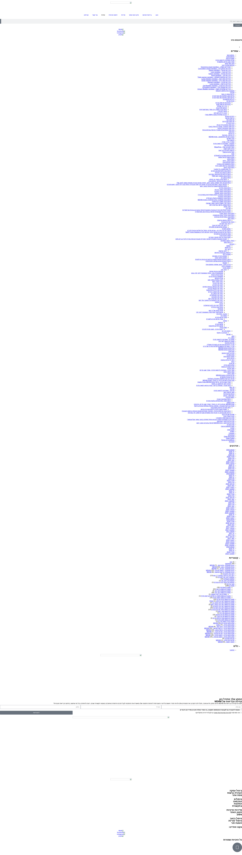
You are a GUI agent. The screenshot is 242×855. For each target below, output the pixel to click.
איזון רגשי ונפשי (134, 15)
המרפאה (237, 801)
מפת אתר (237, 795)
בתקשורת (237, 806)
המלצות (238, 803)
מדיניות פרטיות (234, 810)
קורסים (86, 15)
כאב (157, 15)
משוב (239, 814)
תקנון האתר (236, 812)
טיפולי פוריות (235, 820)
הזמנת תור (236, 823)
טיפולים (238, 799)
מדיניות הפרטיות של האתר (222, 713)
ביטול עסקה (236, 790)
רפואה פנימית (113, 15)
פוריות (123, 15)
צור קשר (95, 15)
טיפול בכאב (236, 818)
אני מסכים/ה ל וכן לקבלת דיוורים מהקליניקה (217, 713)
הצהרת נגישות (234, 793)
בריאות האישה (147, 15)
